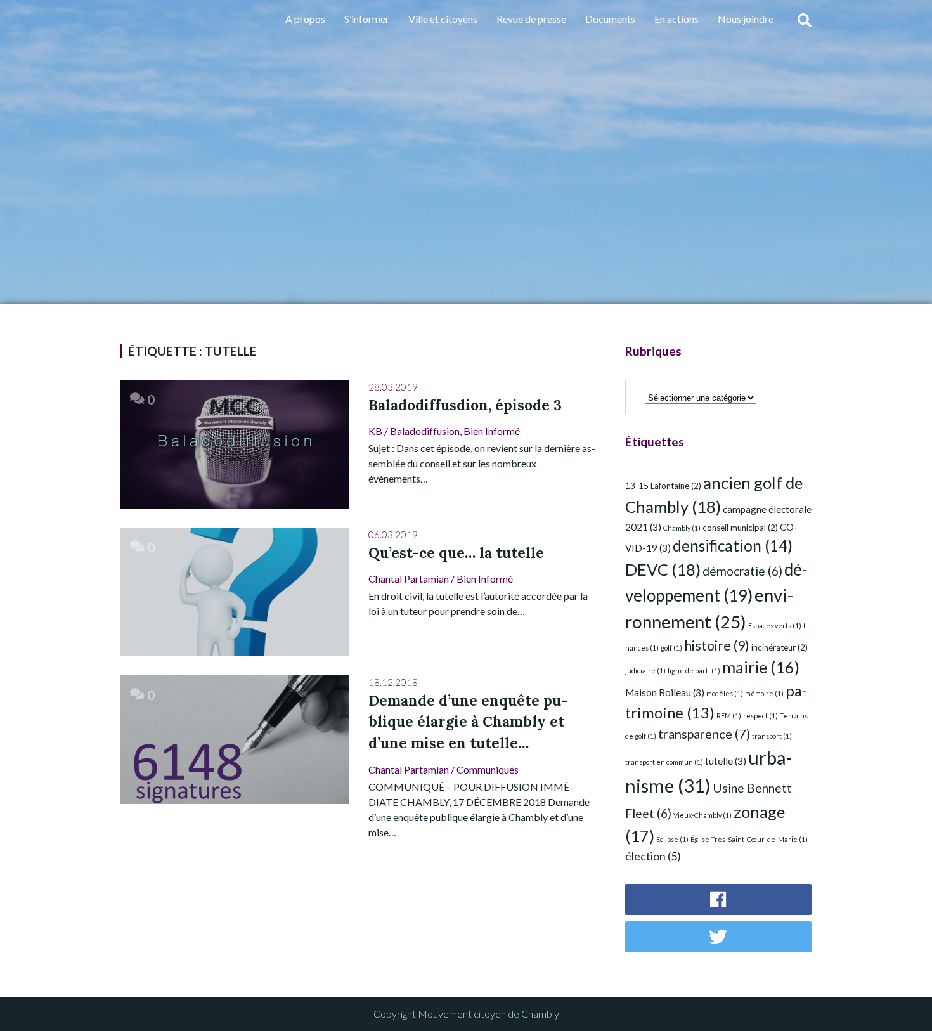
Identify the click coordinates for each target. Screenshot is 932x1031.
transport (772, 736)
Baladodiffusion (425, 431)
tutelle (725, 761)
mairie (760, 667)
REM (728, 715)
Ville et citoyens (442, 19)
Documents (610, 19)
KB (375, 431)
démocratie (742, 571)
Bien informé (491, 431)
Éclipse (672, 839)
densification (733, 545)
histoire (716, 645)
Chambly (682, 528)
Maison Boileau (664, 692)
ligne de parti (694, 670)
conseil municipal (740, 527)
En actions (676, 19)
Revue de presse (531, 19)
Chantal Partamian (408, 579)
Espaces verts (774, 625)
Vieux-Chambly (702, 815)
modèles (724, 693)
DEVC (663, 569)
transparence (704, 733)
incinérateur (779, 647)
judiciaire (645, 670)
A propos (305, 19)
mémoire (764, 693)
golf (671, 648)
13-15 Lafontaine (663, 486)
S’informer (366, 19)
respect (760, 715)
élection (653, 856)
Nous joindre (745, 19)
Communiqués (487, 769)
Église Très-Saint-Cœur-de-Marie (749, 839)
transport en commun (664, 762)
